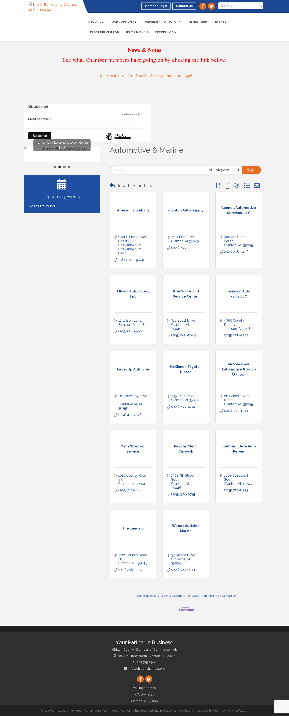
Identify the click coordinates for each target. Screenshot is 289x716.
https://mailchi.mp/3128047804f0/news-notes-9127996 (145, 76)
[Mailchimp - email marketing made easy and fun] (118, 139)
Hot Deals (193, 595)
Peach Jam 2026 (137, 32)
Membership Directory (162, 21)
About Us (95, 21)
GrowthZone (185, 710)
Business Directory (147, 595)
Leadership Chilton (103, 32)
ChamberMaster (224, 710)
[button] (112, 185)
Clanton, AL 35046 (146, 656)
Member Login (165, 32)
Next (107, 162)
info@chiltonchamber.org (146, 668)
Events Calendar (172, 595)
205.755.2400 (146, 662)
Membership (198, 21)
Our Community (124, 21)
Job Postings (210, 595)
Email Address (39, 119)
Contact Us (229, 595)
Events (220, 21)
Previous (17, 162)
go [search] (253, 170)
